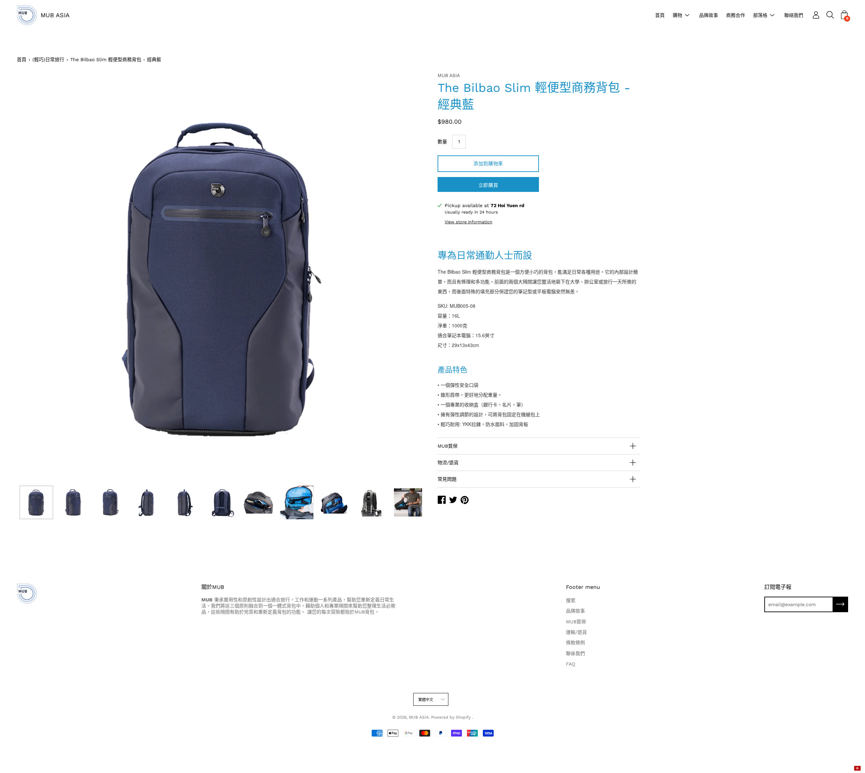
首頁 (660, 15)
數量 (442, 141)
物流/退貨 (448, 462)
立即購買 (488, 185)
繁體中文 (426, 700)
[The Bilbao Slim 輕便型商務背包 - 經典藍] (36, 502)
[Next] (410, 277)
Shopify (463, 717)
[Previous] (34, 277)
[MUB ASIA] (27, 15)
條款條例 (575, 642)
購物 (677, 15)
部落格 (760, 15)
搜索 (570, 600)
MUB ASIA (55, 15)
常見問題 (447, 479)
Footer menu (583, 587)
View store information (468, 221)
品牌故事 (708, 15)
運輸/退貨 (576, 632)
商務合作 (735, 15)
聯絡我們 (793, 15)
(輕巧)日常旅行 (48, 59)
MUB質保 (448, 446)
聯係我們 (575, 653)
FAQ (570, 664)
